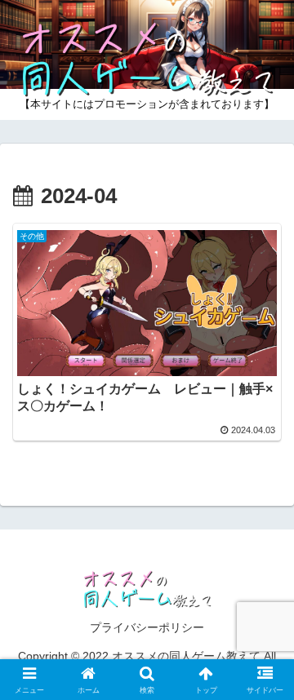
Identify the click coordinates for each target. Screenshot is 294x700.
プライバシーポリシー (147, 627)
